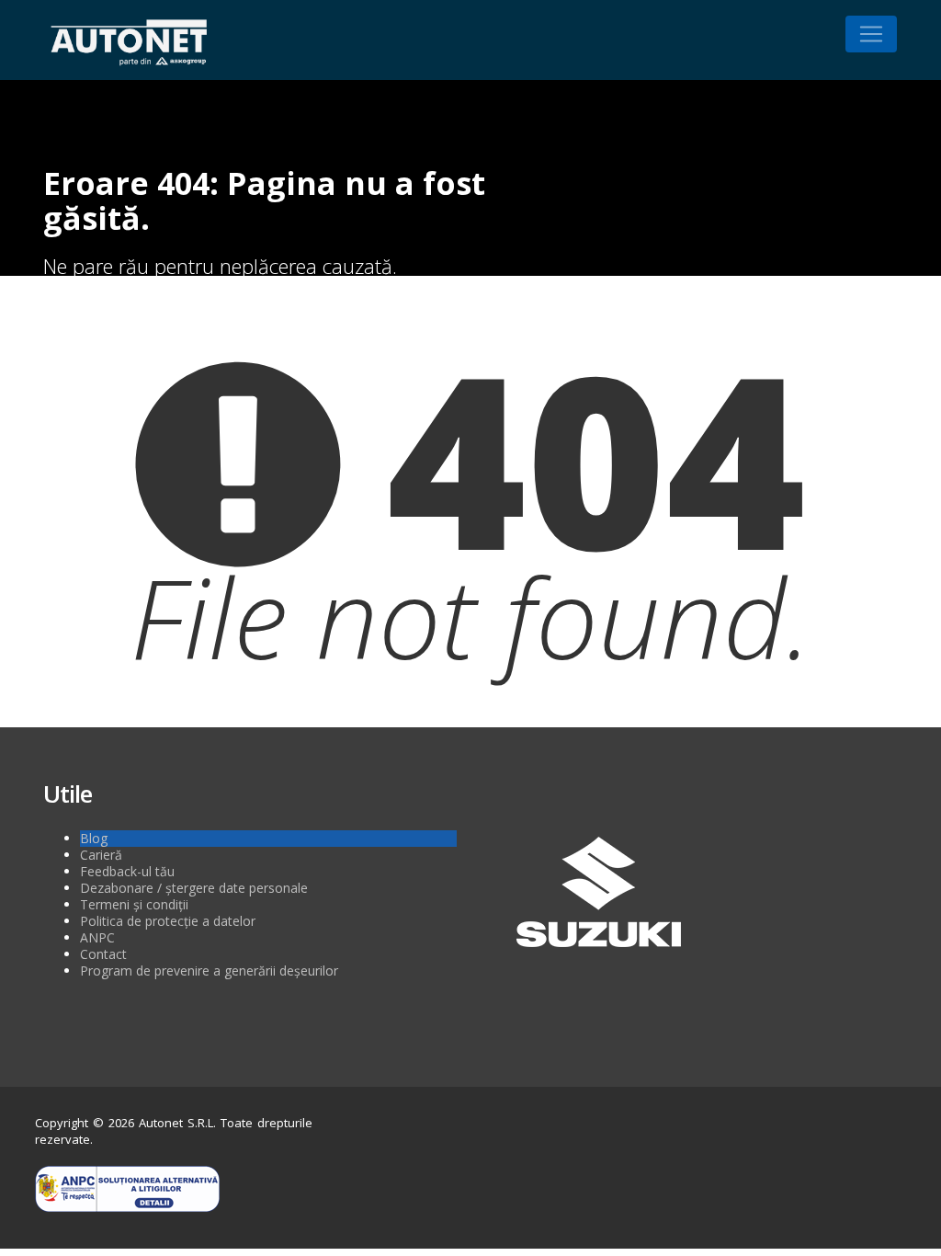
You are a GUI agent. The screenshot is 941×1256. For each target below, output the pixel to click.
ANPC (97, 937)
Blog (94, 838)
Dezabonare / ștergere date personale (194, 887)
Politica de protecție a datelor (167, 921)
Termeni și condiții (134, 904)
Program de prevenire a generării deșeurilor (209, 970)
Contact (103, 954)
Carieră (101, 854)
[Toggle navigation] (871, 34)
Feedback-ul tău (127, 871)
